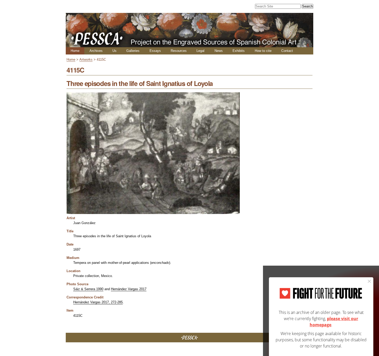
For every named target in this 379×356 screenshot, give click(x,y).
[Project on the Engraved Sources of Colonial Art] (189, 45)
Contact (287, 51)
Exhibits (239, 51)
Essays (155, 51)
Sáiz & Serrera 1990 (88, 289)
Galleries (132, 51)
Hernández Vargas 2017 (128, 289)
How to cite (263, 51)
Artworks (86, 59)
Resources (179, 51)
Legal (200, 51)
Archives (96, 51)
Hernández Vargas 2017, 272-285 (98, 302)
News (219, 51)
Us (114, 51)
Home (75, 51)
